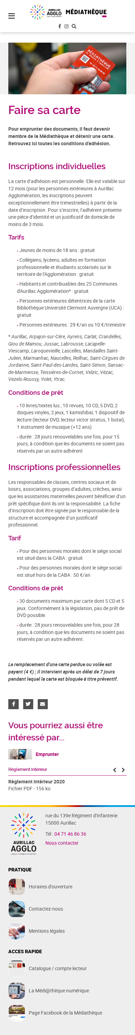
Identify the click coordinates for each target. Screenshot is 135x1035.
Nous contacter (62, 843)
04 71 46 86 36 (70, 834)
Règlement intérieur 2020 (36, 782)
